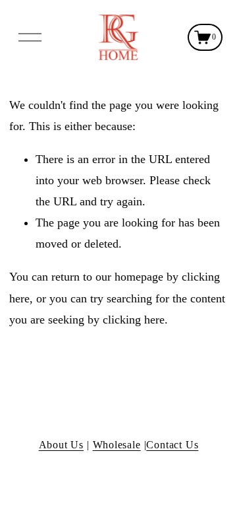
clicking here (134, 319)
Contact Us (172, 444)
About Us (61, 444)
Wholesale (117, 444)
